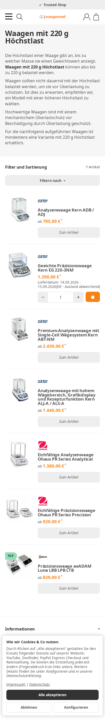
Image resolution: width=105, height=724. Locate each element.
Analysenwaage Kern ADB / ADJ (66, 212)
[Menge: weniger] (43, 297)
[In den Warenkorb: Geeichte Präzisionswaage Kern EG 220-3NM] (93, 297)
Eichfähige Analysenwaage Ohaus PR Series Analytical (66, 457)
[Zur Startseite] (52, 17)
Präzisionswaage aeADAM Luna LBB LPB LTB (64, 568)
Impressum (15, 684)
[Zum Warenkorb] (96, 17)
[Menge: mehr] (78, 297)
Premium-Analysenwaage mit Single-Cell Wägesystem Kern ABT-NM (68, 335)
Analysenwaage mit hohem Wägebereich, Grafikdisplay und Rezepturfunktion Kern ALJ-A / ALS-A (67, 397)
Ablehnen (29, 707)
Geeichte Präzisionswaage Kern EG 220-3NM (65, 268)
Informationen (20, 629)
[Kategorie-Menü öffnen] (8, 16)
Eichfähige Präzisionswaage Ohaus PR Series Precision (66, 512)
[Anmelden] (86, 17)
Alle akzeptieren (52, 694)
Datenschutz (39, 684)
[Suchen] (19, 17)
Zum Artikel (68, 232)
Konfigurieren (76, 707)
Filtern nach (51, 180)
